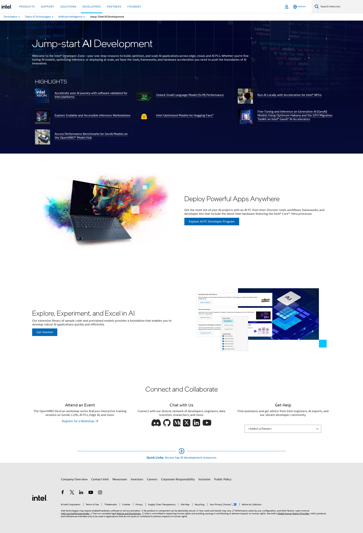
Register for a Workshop (78, 421)
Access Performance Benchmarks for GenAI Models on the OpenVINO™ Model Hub (91, 136)
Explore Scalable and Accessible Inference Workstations (92, 115)
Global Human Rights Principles (293, 513)
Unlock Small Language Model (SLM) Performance (190, 95)
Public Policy (222, 479)
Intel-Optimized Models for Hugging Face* (184, 115)
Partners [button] (114, 6)
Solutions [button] (68, 6)
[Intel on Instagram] (100, 493)
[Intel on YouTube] (91, 493)
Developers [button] (91, 6)
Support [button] (47, 6)
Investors (137, 479)
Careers (152, 479)
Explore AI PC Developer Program (212, 221)
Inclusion (204, 479)
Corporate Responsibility (178, 479)
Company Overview (74, 479)
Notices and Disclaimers (129, 513)
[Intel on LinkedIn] (81, 493)
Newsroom (119, 479)
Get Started (45, 332)
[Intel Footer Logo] (39, 498)
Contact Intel (100, 479)
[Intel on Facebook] (62, 493)
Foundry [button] (134, 6)
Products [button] (27, 6)
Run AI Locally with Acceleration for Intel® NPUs (290, 95)
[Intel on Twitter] (72, 493)
